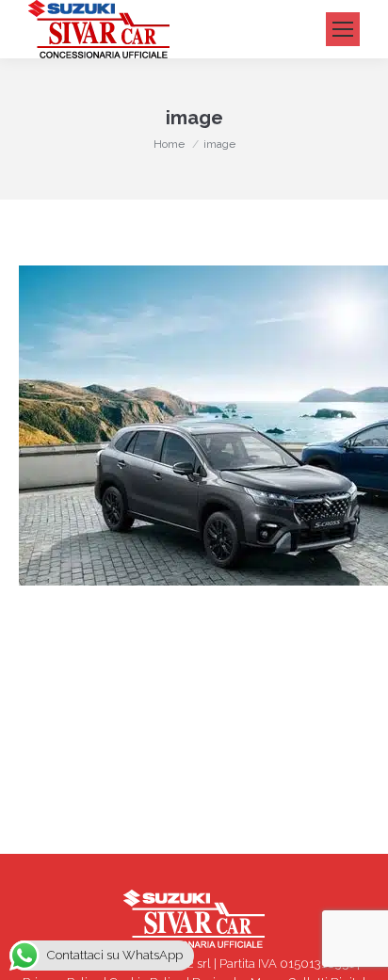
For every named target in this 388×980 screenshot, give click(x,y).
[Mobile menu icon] (343, 29)
